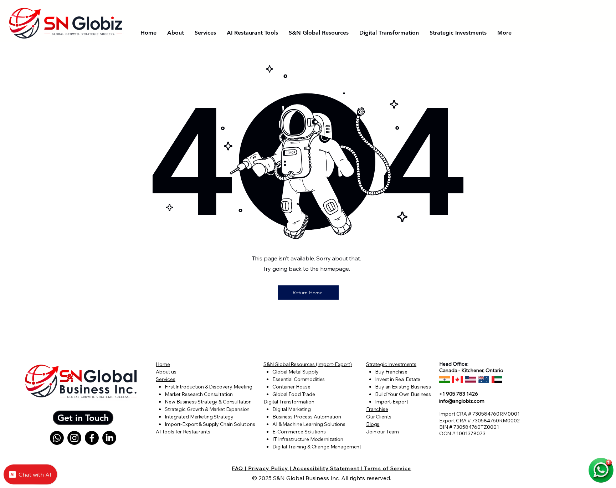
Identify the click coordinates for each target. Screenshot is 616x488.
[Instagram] (74, 438)
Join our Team (382, 431)
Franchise (377, 409)
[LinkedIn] (109, 438)
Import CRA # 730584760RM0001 (479, 414)
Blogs (372, 424)
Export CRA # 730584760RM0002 (479, 420)
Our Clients (378, 416)
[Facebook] (92, 438)
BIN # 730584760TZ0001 (469, 427)
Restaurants (196, 431)
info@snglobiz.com (461, 401)
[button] (83, 418)
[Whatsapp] (57, 438)
